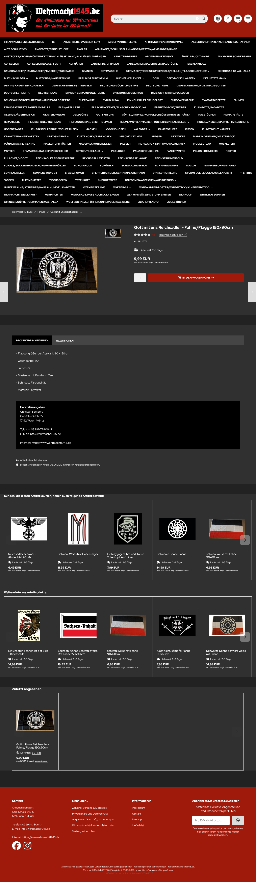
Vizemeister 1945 (94, 187)
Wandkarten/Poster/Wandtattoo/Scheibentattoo (174, 187)
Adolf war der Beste (122, 42)
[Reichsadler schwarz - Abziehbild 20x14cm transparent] (29, 529)
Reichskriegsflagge (132, 158)
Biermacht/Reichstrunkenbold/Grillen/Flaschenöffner (166, 71)
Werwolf (185, 194)
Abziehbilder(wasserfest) (81, 42)
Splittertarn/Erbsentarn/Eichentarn (118, 173)
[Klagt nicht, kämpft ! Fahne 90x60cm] (177, 625)
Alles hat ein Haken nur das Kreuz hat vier (220, 42)
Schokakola (83, 165)
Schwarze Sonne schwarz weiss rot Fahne (226, 652)
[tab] (66, 583)
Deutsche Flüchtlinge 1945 (119, 85)
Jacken (91, 129)
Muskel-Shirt (228, 143)
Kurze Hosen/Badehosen (94, 136)
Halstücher (206, 114)
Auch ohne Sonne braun (234, 56)
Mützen (9, 151)
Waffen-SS (120, 187)
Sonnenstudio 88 (45, 173)
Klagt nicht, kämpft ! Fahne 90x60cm (173, 652)
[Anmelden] (228, 19)
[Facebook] (16, 845)
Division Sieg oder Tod (128, 93)
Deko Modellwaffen (181, 78)
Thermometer (31, 180)
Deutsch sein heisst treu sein (72, 85)
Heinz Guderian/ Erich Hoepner (91, 122)
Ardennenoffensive (159, 56)
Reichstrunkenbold (169, 158)
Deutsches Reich (15, 93)
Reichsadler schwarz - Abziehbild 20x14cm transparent (22, 555)
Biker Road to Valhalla (234, 71)
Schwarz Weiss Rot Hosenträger (78, 554)
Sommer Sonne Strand (220, 165)
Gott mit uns (105, 114)
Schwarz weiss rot (134, 165)
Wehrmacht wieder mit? (20, 194)
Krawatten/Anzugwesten (21, 136)
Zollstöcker (176, 202)
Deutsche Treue (157, 85)
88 (53, 42)
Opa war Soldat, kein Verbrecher (45, 151)
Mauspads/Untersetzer (95, 143)
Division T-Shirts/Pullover (170, 93)
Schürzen (106, 165)
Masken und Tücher (57, 143)
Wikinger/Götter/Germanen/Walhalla (31, 202)
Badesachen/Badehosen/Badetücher (153, 63)
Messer (125, 143)
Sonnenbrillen (14, 173)
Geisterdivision (54, 114)
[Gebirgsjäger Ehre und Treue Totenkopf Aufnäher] (128, 529)
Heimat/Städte (233, 114)
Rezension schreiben (171, 235)
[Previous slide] (11, 540)
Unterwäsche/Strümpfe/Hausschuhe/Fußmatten (39, 187)
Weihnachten (54, 194)
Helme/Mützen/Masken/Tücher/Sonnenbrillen (153, 122)
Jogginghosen (115, 129)
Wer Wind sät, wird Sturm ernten (149, 194)
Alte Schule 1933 (15, 49)
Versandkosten (161, 262)
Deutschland (47, 93)
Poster (231, 151)
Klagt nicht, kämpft (216, 129)
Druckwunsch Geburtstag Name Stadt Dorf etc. (37, 100)
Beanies (87, 71)
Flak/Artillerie (69, 107)
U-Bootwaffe (107, 180)
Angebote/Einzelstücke (52, 49)
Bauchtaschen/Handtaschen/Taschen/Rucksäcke (39, 71)
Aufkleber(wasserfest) (44, 63)
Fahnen (239, 100)
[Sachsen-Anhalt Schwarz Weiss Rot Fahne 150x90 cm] (78, 625)
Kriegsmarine (56, 136)
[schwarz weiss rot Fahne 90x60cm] (227, 529)
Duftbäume (87, 100)
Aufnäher (76, 63)
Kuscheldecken (131, 136)
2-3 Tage (157, 250)
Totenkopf (82, 180)
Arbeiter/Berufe (125, 56)
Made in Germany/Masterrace (214, 136)
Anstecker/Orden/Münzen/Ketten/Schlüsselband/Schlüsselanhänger (55, 56)
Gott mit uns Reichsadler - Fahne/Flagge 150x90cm (32, 746)
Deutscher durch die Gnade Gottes (201, 85)
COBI (156, 78)
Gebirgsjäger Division (19, 114)
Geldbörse (80, 114)
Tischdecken (58, 180)
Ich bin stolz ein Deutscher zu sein (54, 129)
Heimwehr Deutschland (44, 122)
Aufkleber (11, 63)
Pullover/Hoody (16, 158)
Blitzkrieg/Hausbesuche (53, 78)
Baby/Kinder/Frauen (105, 63)
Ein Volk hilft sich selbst (145, 100)
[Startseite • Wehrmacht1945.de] (54, 31)
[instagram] (27, 845)
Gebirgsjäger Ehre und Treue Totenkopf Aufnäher (125, 555)
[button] (113, 233)
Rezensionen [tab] (65, 340)
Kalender (140, 129)
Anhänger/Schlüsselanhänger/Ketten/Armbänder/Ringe (136, 49)
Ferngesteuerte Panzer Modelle (27, 107)
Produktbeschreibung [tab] (32, 340)
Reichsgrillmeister (96, 158)
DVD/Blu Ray (111, 100)
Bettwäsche (109, 71)
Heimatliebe (12, 122)
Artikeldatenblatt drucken (33, 460)
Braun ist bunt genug (93, 78)
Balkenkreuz (196, 63)
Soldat (191, 165)
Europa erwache (182, 100)
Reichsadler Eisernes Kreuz (55, 158)
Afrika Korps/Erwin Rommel (164, 42)
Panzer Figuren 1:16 (146, 151)
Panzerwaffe (176, 151)
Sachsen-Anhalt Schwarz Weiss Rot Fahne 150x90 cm (78, 652)
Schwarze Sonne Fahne (171, 554)
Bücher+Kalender (129, 78)
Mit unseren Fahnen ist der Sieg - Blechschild (28, 652)
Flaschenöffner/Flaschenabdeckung (119, 107)
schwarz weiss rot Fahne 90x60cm (221, 555)
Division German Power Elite (85, 93)
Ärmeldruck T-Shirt (195, 56)
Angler (82, 49)
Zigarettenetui (148, 202)
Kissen (189, 129)
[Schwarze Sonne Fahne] (177, 529)
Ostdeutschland (88, 151)
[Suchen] (203, 18)
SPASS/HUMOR (74, 173)
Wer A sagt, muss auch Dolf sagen (95, 194)
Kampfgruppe (167, 129)
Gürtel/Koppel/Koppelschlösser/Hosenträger (156, 114)
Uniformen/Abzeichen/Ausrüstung (149, 180)
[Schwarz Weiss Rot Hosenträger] (78, 529)
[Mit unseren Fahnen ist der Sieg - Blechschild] (29, 625)
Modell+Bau (202, 143)
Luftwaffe (177, 136)
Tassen (9, 180)
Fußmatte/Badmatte (209, 107)
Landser (156, 136)
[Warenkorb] (238, 19)
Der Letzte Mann (214, 78)
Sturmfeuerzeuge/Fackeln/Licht (208, 173)
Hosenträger (13, 129)
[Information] (197, 19)
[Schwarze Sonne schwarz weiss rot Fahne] (227, 625)
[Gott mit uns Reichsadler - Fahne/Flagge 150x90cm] (35, 720)
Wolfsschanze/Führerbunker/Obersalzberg (98, 202)
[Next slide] (245, 540)
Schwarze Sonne (166, 165)
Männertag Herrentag (19, 143)
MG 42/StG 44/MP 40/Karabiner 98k (161, 143)
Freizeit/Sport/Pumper (170, 107)
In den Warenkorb (196, 277)
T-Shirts (246, 173)
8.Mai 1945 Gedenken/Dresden (24, 42)
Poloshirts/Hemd (205, 151)
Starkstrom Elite (165, 173)
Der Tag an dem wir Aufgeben (24, 85)
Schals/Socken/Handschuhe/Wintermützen (35, 165)
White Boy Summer (212, 194)
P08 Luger (118, 151)
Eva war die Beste (214, 100)
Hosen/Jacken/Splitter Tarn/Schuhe (223, 122)
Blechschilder (14, 78)
